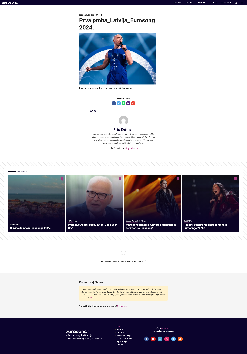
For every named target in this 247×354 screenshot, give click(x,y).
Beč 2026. (178, 3)
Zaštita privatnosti (124, 339)
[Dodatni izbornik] (242, 2)
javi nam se (94, 297)
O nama (119, 329)
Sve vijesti (226, 3)
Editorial (190, 3)
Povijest (202, 3)
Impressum (121, 333)
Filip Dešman (131, 148)
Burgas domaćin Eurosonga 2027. (30, 228)
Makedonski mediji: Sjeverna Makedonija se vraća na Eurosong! (151, 226)
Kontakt (120, 345)
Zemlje (213, 3)
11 (235, 179)
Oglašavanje (121, 342)
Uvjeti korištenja (123, 335)
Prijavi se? (122, 306)
